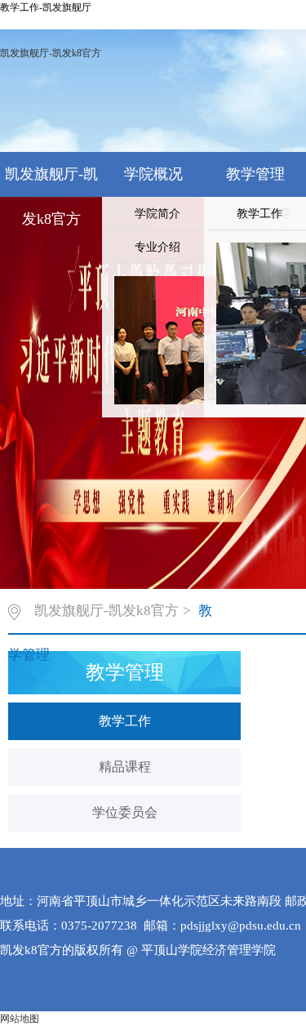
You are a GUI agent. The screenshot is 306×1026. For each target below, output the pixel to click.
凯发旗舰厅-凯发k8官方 (50, 53)
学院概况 (153, 174)
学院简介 (157, 213)
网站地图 (19, 1018)
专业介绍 (157, 247)
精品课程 (125, 767)
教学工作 (125, 721)
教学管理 (255, 174)
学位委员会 (124, 812)
